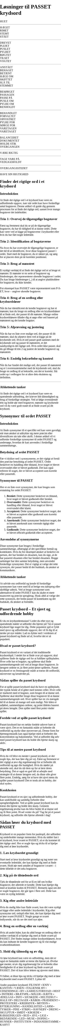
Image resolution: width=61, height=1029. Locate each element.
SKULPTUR (7, 1012)
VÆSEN (19, 988)
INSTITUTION (22, 1021)
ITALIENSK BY (35, 988)
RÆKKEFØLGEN (10, 1015)
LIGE (43, 1015)
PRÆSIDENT (50, 1000)
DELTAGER (21, 1000)
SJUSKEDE (31, 997)
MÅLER (36, 994)
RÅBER (35, 1000)
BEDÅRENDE (8, 1018)
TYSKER (5, 1009)
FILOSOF (34, 984)
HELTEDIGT (48, 997)
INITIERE (7, 994)
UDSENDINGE (9, 991)
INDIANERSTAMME (46, 1021)
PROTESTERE (8, 1003)
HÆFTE (48, 994)
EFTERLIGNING (10, 1006)
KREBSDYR (27, 1003)
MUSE (31, 1018)
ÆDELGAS (6, 997)
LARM (49, 1006)
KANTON (6, 988)
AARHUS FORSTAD (38, 991)
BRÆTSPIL (22, 994)
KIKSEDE (33, 1012)
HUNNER (6, 1021)
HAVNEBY (39, 1009)
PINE (16, 1009)
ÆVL (35, 1015)
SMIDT (21, 1012)
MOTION (42, 1003)
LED (22, 1018)
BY (22, 991)
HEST (56, 991)
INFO (19, 997)
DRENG (53, 1009)
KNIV (46, 984)
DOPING (42, 1018)
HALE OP (6, 1000)
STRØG (26, 1009)
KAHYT (5, 1024)
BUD (26, 1015)
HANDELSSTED (32, 1006)
